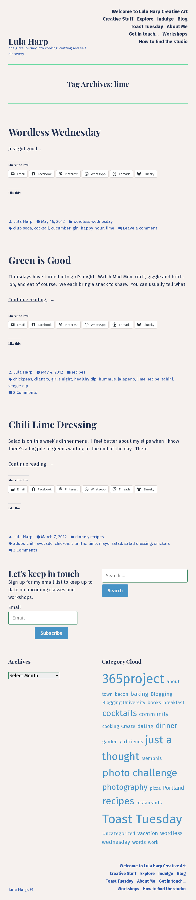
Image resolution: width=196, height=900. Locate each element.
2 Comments (25, 393)
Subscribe (51, 633)
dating (145, 726)
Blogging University (123, 702)
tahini (167, 379)
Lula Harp (28, 41)
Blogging (162, 694)
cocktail (41, 228)
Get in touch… (144, 34)
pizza (155, 788)
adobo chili (23, 543)
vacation (147, 833)
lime (110, 228)
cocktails (119, 713)
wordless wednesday (93, 221)
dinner (81, 536)
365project (133, 679)
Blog (183, 19)
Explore (145, 19)
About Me (177, 26)
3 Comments (25, 550)
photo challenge (139, 773)
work (153, 842)
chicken (62, 543)
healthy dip (85, 379)
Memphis (152, 758)
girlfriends (131, 741)
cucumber (61, 228)
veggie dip (18, 385)
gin (76, 228)
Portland (173, 788)
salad (117, 543)
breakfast (173, 702)
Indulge (165, 19)
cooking (110, 726)
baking (139, 693)
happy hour (92, 228)
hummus (107, 379)
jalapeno (126, 379)
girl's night (61, 379)
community (154, 714)
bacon (121, 694)
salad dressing (138, 543)
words (139, 842)
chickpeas (22, 379)
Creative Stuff (118, 19)
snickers (162, 543)
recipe (153, 379)
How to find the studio (163, 41)
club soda (22, 228)
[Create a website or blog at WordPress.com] (31, 889)
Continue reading (35, 300)
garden (110, 741)
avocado (45, 543)
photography (124, 787)
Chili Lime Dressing (52, 424)
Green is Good (39, 259)
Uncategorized (118, 833)
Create (128, 726)
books (154, 702)
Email (14, 607)
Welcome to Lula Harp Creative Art (150, 11)
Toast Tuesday (147, 26)
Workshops (175, 34)
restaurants (149, 803)
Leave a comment (140, 228)
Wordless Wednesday (54, 131)
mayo (104, 543)
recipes (78, 372)
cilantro (41, 379)
